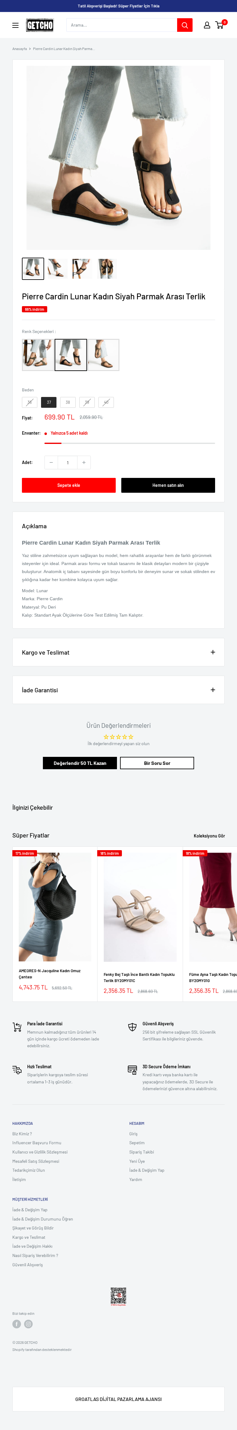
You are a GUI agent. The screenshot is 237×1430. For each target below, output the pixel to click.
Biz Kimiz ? (22, 1133)
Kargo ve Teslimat (28, 1237)
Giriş (133, 1133)
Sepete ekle (68, 485)
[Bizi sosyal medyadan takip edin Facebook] (16, 1324)
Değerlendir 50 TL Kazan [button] (80, 763)
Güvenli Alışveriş (27, 1264)
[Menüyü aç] (15, 25)
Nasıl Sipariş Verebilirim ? (35, 1255)
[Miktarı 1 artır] (83, 462)
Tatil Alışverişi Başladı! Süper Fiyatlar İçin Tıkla (119, 5)
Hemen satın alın (168, 485)
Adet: (27, 462)
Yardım (135, 1179)
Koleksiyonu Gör (210, 835)
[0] (219, 25)
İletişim (19, 1179)
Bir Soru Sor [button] (157, 763)
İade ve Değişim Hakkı (32, 1246)
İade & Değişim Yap (146, 1170)
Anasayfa (19, 48)
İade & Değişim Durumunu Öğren (42, 1218)
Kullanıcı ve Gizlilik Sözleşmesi (40, 1151)
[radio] (38, 355)
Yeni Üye (137, 1161)
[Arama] (185, 25)
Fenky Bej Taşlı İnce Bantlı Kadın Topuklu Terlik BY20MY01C (139, 977)
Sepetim (137, 1142)
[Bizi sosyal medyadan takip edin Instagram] (28, 1324)
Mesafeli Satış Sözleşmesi (35, 1161)
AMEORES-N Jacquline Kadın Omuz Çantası (50, 973)
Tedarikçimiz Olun (28, 1170)
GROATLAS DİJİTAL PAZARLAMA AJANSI (118, 1399)
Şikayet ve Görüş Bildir (33, 1227)
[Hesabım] (207, 25)
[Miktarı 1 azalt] (51, 462)
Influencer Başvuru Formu (36, 1142)
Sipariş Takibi (141, 1151)
